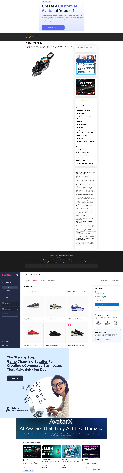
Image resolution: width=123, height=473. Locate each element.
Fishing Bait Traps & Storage (83, 116)
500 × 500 (43, 46)
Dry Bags (78, 107)
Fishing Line (79, 121)
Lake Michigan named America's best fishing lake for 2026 (84, 195)
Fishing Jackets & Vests (82, 119)
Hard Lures (78, 146)
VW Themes (49, 266)
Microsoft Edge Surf (80, 215)
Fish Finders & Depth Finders (83, 110)
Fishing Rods (79, 130)
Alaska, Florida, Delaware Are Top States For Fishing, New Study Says (85, 173)
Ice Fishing (78, 149)
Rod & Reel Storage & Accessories (84, 163)
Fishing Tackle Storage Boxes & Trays (85, 132)
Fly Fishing (78, 144)
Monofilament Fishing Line (82, 155)
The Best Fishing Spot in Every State (84, 184)
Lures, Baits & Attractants (82, 152)
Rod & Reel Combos (81, 160)
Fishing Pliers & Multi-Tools (83, 124)
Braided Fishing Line (81, 105)
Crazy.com (78, 232)
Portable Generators (81, 158)
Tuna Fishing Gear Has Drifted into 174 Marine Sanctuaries (84, 206)
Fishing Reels (79, 127)
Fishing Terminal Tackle (82, 135)
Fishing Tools (79, 138)
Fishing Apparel (80, 113)
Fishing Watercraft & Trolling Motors (85, 141)
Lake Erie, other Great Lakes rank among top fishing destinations (85, 239)
